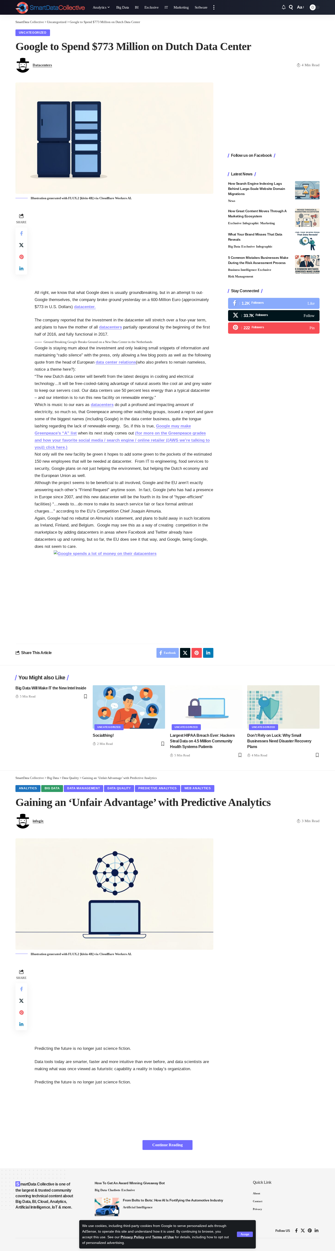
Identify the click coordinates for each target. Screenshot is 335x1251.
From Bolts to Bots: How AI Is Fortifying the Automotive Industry (173, 1200)
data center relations (116, 362)
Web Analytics (197, 788)
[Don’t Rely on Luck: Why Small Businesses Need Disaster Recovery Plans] (283, 707)
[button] (245, 1234)
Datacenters (42, 65)
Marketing (267, 223)
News (231, 201)
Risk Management (240, 276)
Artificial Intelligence (138, 1207)
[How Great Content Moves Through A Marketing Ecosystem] (307, 218)
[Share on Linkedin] (21, 269)
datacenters (110, 327)
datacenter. (85, 306)
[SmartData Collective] (50, 7)
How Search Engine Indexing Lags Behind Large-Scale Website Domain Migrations (256, 189)
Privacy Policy (132, 1237)
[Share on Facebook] (21, 233)
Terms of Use (163, 1237)
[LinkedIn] (316, 1230)
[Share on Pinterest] (21, 257)
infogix (38, 821)
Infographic (251, 223)
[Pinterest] (274, 327)
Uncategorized (33, 32)
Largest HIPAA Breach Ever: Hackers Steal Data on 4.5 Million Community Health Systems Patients (202, 741)
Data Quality (119, 788)
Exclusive (235, 223)
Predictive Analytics (157, 788)
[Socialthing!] (129, 707)
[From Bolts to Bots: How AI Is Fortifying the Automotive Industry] (107, 1207)
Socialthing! (103, 735)
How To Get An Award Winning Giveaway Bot (130, 1183)
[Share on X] (21, 245)
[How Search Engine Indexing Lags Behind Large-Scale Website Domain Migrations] (307, 190)
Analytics (28, 788)
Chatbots (114, 1190)
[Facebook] (274, 303)
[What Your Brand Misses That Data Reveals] (307, 241)
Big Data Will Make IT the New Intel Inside (50, 688)
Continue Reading (167, 1145)
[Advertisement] (123, 246)
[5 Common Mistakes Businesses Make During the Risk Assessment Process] (307, 264)
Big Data (234, 246)
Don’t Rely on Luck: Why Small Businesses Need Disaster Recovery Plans (279, 741)
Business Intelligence (242, 270)
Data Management (83, 788)
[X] (274, 315)
